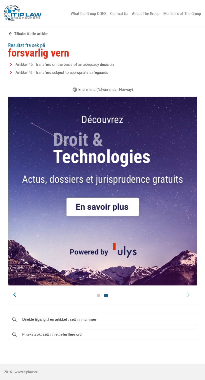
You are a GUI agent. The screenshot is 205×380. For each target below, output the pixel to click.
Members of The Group (182, 13)
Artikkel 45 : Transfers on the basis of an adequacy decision (65, 64)
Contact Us (119, 13)
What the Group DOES (88, 13)
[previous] (16, 294)
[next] (189, 294)
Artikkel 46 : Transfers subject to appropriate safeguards (62, 72)
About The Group (146, 13)
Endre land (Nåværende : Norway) (102, 89)
